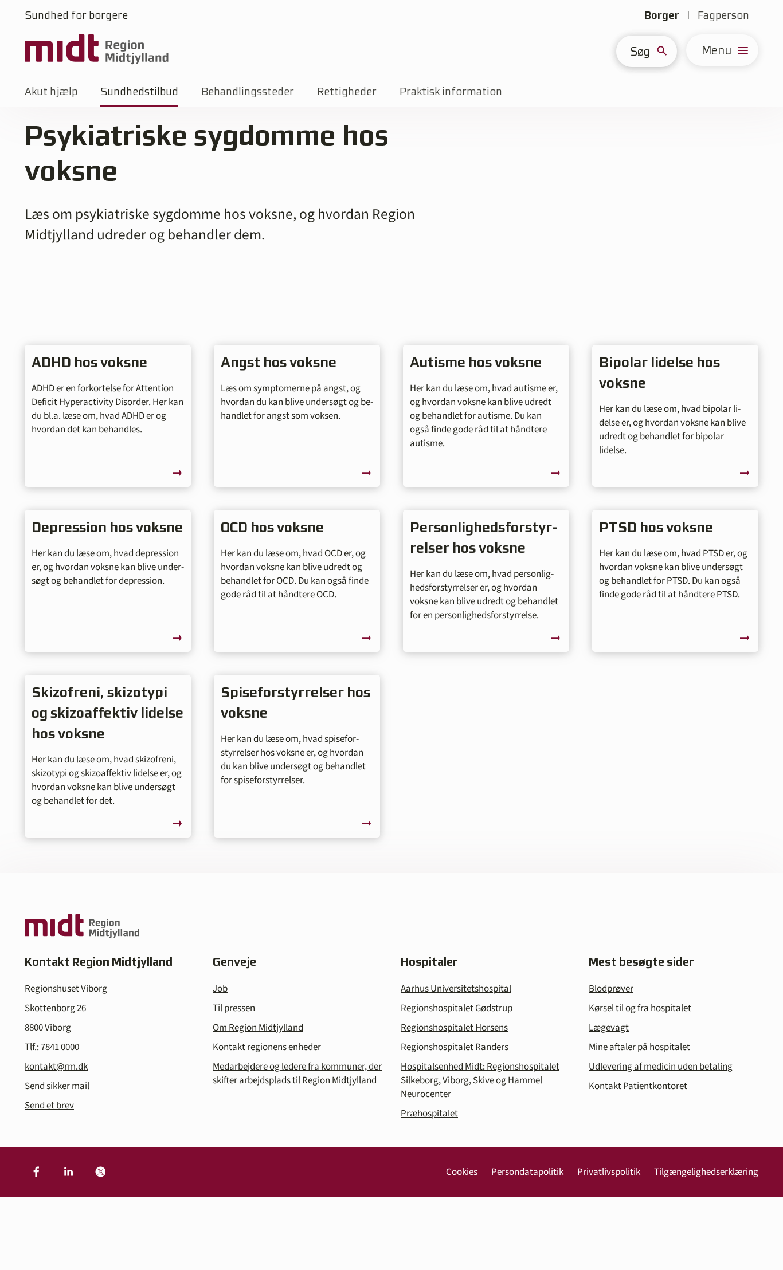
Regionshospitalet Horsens (454, 1028)
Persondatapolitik (527, 1172)
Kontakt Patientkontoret (638, 1086)
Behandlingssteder (247, 91)
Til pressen (234, 1008)
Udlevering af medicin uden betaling (661, 1067)
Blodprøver (611, 989)
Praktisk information (451, 91)
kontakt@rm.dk (56, 1067)
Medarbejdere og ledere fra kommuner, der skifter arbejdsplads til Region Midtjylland (297, 1073)
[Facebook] (36, 1172)
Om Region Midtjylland (258, 1028)
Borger (661, 15)
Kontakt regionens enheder (267, 1047)
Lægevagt (609, 1028)
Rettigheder (347, 91)
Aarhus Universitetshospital (456, 989)
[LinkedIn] (68, 1172)
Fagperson (723, 15)
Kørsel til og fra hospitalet (640, 1008)
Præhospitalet (429, 1113)
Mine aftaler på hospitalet (639, 1047)
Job (220, 989)
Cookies (461, 1172)
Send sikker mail (57, 1086)
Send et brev (49, 1105)
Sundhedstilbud (139, 91)
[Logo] (97, 50)
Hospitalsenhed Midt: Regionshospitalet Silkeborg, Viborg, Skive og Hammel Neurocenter (480, 1080)
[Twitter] (100, 1172)
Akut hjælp (51, 91)
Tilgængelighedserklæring (706, 1172)
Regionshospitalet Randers (454, 1047)
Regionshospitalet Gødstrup (456, 1008)
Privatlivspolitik (608, 1172)
